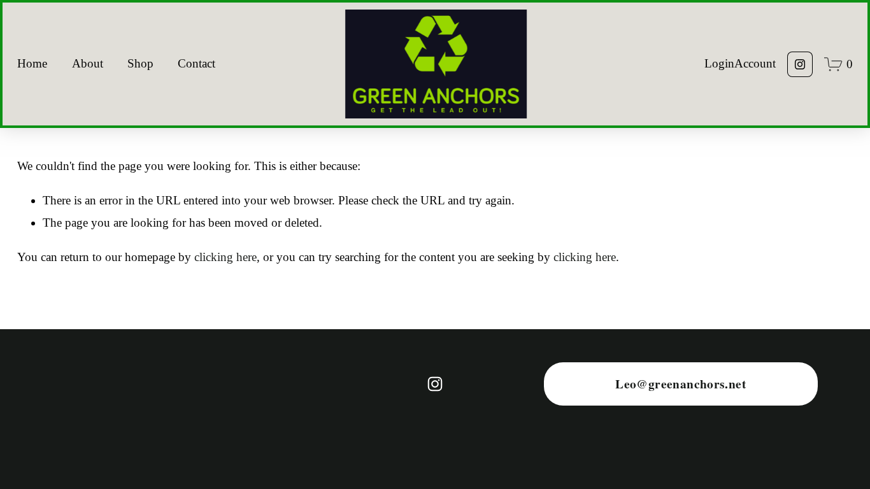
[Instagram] (800, 64)
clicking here (225, 257)
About (87, 63)
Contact (196, 63)
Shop (140, 63)
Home (32, 63)
